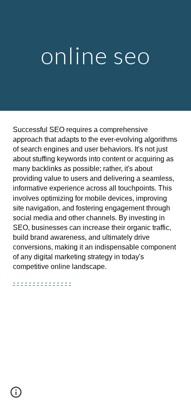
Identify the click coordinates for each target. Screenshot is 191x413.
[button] (16, 395)
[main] (95, 55)
